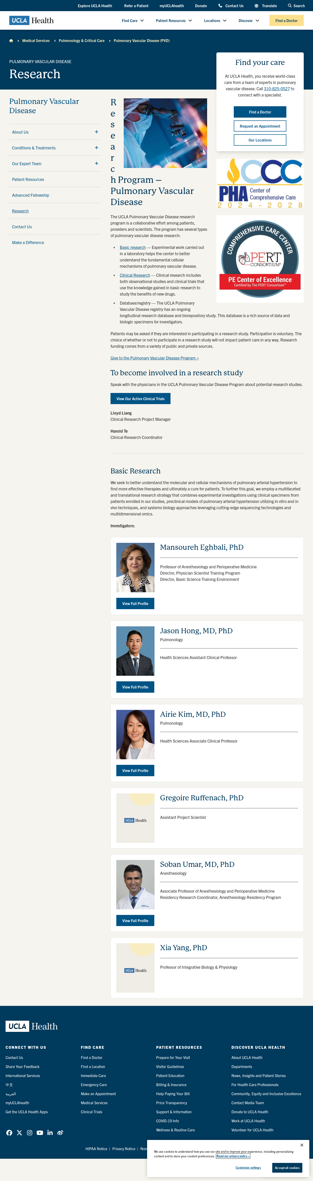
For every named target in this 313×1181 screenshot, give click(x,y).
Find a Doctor (286, 20)
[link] (9, 1132)
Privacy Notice (123, 1148)
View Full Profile (135, 603)
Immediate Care (93, 1075)
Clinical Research (135, 275)
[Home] (11, 40)
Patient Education (170, 1075)
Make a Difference (28, 242)
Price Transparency (171, 1102)
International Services (23, 1075)
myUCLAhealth (172, 5)
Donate (201, 5)
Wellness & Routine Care (175, 1129)
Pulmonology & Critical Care (81, 40)
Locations (212, 20)
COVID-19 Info (167, 1120)
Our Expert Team (26, 163)
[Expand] (96, 132)
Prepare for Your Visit (173, 1057)
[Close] (302, 1145)
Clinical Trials (91, 1111)
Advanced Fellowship (30, 195)
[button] (95, 5)
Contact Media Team (247, 1102)
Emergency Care (94, 1084)
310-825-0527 (277, 88)
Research (20, 210)
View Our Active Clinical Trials (140, 398)
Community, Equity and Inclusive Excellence (266, 1093)
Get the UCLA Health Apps (27, 1111)
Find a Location (93, 1066)
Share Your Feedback (22, 1066)
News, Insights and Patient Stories (258, 1075)
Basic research (133, 247)
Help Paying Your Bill (173, 1093)
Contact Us (234, 5)
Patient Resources (171, 20)
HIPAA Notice (96, 1148)
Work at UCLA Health (248, 1120)
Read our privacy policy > (233, 1156)
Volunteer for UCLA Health (252, 1129)
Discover (246, 20)
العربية (11, 1093)
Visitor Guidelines (170, 1066)
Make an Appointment (98, 1093)
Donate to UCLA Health (249, 1111)
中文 (9, 1084)
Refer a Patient (136, 5)
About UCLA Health (246, 1057)
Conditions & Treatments (34, 147)
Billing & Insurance (171, 1084)
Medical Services (36, 40)
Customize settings (248, 1167)
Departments (241, 1066)
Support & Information (174, 1111)
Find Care (129, 20)
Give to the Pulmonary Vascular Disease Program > (155, 357)
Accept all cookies (287, 1168)
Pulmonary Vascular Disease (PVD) (142, 40)
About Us (20, 132)
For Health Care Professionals (254, 1084)
